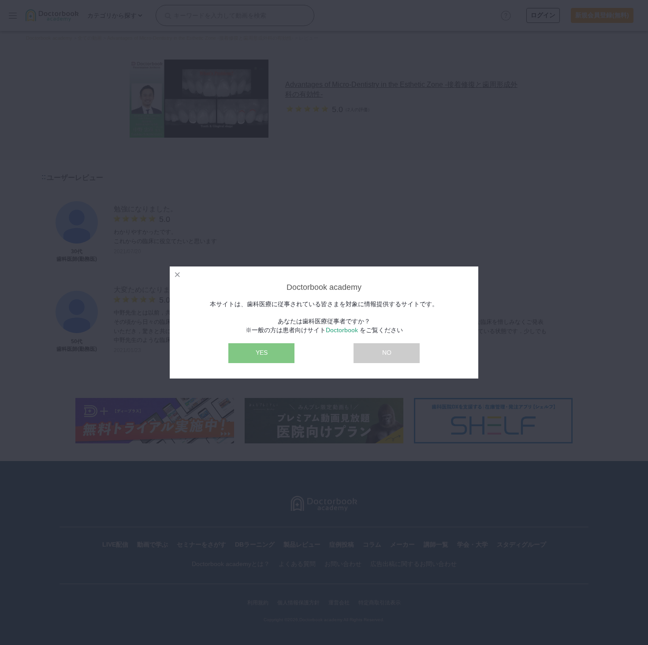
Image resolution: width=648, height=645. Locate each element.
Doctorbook (342, 330)
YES (262, 352)
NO (386, 352)
